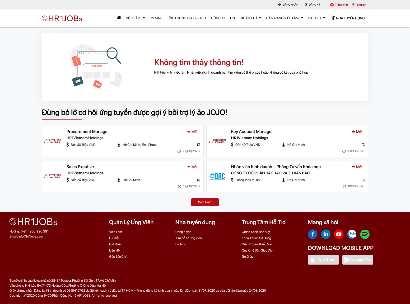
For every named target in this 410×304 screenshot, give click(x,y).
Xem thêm (205, 202)
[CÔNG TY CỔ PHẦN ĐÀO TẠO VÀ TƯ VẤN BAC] (217, 176)
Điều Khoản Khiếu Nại (257, 244)
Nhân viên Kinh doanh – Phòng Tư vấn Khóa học (276, 166)
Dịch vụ (180, 244)
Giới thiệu (115, 244)
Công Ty (218, 18)
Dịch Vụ (315, 18)
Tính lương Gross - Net (186, 18)
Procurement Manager (87, 131)
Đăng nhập (290, 4)
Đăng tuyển (183, 232)
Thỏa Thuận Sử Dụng (256, 238)
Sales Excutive (80, 166)
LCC (233, 18)
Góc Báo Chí (117, 256)
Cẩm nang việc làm (282, 18)
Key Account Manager (252, 131)
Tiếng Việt (341, 4)
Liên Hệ (114, 250)
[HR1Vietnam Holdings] (52, 141)
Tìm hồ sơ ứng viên (188, 238)
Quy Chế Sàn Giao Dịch (258, 250)
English (361, 4)
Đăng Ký (314, 4)
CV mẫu (156, 18)
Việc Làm (133, 18)
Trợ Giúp (247, 256)
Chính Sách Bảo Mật (256, 232)
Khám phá (249, 18)
